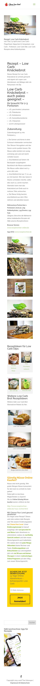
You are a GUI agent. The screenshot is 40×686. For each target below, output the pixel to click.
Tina (8, 41)
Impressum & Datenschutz (20, 683)
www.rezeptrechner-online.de (18, 228)
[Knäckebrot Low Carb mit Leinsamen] (20, 339)
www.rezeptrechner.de (23, 232)
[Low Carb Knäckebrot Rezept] (20, 297)
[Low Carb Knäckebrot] (20, 255)
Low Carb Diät (22, 47)
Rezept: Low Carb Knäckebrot (16, 39)
